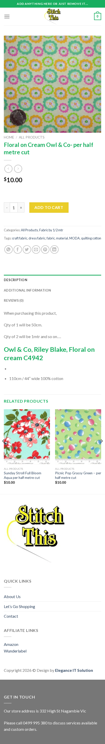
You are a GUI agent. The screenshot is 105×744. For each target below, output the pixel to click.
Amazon (11, 644)
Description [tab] (15, 280)
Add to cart (48, 207)
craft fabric (19, 238)
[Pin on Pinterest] (45, 249)
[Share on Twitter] (27, 249)
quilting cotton (91, 238)
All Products (32, 137)
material (62, 238)
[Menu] (7, 16)
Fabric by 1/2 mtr (51, 230)
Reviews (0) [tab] (13, 300)
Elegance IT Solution (74, 670)
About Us (12, 596)
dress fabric (37, 238)
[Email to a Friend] (36, 249)
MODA (74, 238)
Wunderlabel (15, 650)
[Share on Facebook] (18, 249)
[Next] (101, 451)
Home (9, 137)
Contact (11, 616)
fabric (51, 238)
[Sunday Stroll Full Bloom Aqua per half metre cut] (27, 436)
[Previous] (3, 451)
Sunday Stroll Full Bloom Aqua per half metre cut (22, 475)
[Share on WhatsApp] (8, 249)
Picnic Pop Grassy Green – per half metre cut (78, 475)
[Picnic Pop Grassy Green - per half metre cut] (78, 436)
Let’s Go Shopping (19, 606)
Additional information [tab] (27, 290)
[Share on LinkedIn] (54, 249)
